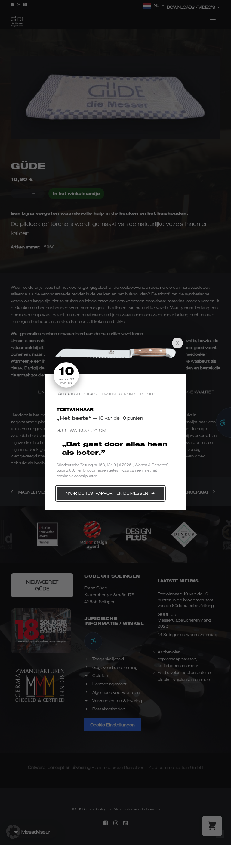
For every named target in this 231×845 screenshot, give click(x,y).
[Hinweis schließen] (177, 343)
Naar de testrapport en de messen (107, 493)
